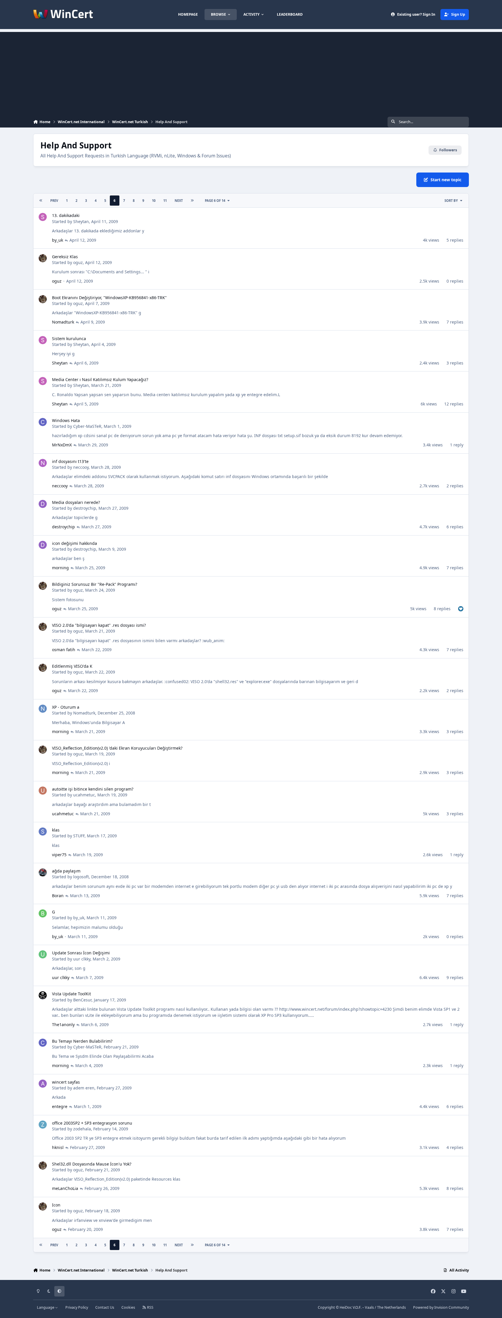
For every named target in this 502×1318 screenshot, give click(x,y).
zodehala (82, 1129)
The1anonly (63, 1024)
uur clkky (81, 959)
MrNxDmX (62, 445)
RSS (149, 1307)
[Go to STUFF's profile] (43, 831)
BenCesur (82, 1000)
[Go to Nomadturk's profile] (43, 709)
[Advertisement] (251, 72)
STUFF (79, 835)
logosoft (81, 876)
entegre (59, 1106)
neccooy (81, 467)
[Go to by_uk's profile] (43, 913)
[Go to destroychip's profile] (43, 504)
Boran (58, 895)
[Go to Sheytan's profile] (43, 217)
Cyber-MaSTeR (87, 426)
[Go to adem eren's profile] (43, 1084)
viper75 (59, 854)
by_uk (57, 240)
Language (46, 1307)
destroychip (84, 508)
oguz (78, 262)
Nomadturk (63, 322)
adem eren (83, 1088)
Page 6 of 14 (215, 200)
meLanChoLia (65, 1188)
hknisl (58, 1147)
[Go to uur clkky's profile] (43, 954)
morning (60, 567)
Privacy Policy (76, 1307)
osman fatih (63, 649)
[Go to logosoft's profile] (43, 872)
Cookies (128, 1307)
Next (179, 200)
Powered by (441, 1307)
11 (165, 200)
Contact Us (104, 1307)
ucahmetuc (84, 795)
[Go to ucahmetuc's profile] (43, 791)
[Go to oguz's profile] (43, 258)
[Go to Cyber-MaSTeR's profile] (43, 422)
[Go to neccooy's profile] (43, 463)
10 (153, 200)
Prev (54, 200)
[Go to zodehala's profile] (43, 1125)
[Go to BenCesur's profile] (43, 995)
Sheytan (81, 221)
